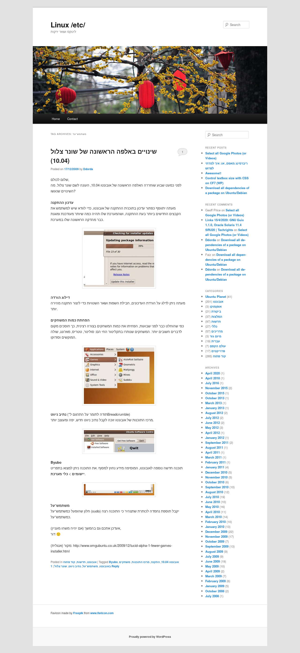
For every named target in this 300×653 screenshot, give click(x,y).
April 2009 (212, 571)
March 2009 (213, 576)
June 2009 (212, 561)
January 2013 (214, 408)
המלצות (216, 316)
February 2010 (215, 521)
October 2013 (214, 398)
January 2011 (214, 467)
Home (56, 118)
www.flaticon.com (102, 613)
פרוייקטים (218, 351)
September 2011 (217, 442)
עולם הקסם (218, 346)
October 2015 (214, 393)
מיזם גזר (215, 336)
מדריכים (217, 331)
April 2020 (212, 373)
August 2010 (214, 492)
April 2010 (212, 512)
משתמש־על (90, 566)
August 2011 (214, 447)
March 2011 (213, 457)
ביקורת (216, 311)
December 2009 (216, 531)
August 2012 (214, 412)
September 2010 (217, 487)
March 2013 (213, 403)
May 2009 (212, 566)
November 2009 (216, 536)
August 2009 (214, 551)
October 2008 (214, 591)
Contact (72, 118)
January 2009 (214, 586)
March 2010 (213, 517)
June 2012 (212, 422)
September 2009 (217, 546)
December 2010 (216, 472)
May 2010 (212, 506)
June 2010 (212, 502)
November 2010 (216, 477)
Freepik (78, 613)
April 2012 (212, 432)
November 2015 (216, 388)
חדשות (81, 562)
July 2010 (212, 497)
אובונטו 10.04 (170, 562)
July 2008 (212, 596)
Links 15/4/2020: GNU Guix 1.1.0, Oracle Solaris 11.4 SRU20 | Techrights (224, 225)
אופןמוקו (216, 306)
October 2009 (214, 541)
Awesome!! (213, 173)
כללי (214, 326)
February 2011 (215, 462)
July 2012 (212, 417)
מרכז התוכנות (141, 562)
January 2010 (214, 526)
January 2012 (214, 437)
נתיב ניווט (74, 566)
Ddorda (88, 169)
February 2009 (215, 581)
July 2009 (212, 556)
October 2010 (214, 482)
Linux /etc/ (68, 24)
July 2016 (212, 383)
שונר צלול (60, 566)
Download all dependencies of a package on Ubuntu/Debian (225, 245)
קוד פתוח (69, 562)
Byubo (113, 562)
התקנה (155, 562)
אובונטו (92, 562)
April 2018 (212, 378)
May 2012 (212, 427)
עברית (215, 341)
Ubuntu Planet (215, 296)
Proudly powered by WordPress (150, 636)
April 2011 (212, 452)
